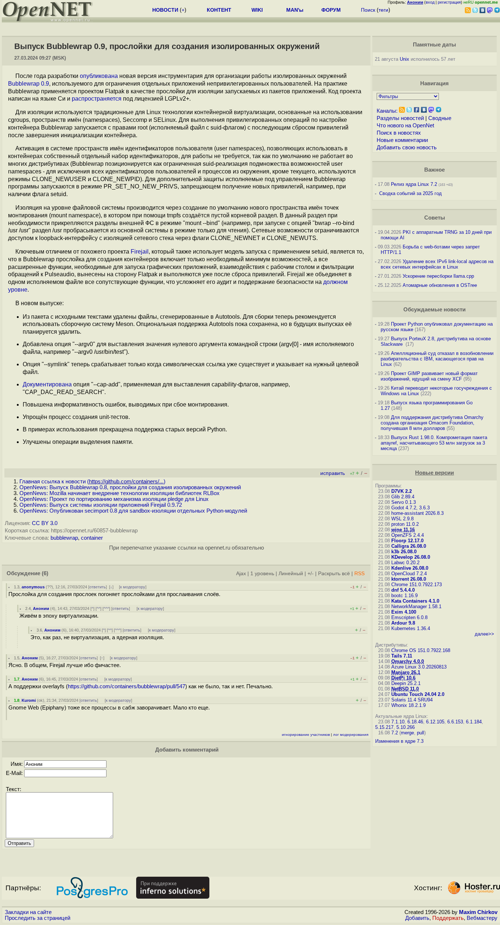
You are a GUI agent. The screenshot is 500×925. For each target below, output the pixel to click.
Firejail (140, 251)
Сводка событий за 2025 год (410, 193)
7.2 (394, 732)
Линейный (291, 573)
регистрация (449, 2)
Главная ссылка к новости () (92, 481)
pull (420, 732)
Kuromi (29, 700)
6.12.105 (435, 721)
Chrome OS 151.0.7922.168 (420, 650)
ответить (97, 587)
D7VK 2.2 (401, 491)
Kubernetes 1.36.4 (410, 628)
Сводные (439, 118)
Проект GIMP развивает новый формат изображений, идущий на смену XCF (429, 376)
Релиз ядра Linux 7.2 (414, 184)
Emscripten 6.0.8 (409, 617)
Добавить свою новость (407, 147)
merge (407, 732)
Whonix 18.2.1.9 (408, 705)
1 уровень (262, 573)
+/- (310, 573)
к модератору (132, 587)
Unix (404, 59)
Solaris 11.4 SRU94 (412, 700)
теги (383, 10)
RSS (359, 573)
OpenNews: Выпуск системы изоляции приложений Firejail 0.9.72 (100, 505)
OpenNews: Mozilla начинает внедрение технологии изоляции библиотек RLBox (119, 493)
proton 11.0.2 (405, 524)
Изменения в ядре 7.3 (399, 741)
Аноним (41, 608)
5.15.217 (384, 727)
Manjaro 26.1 (405, 672)
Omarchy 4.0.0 (407, 661)
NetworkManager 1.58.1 (416, 606)
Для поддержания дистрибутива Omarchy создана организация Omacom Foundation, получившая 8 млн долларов (432, 423)
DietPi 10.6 (403, 678)
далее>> (484, 634)
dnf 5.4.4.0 (403, 590)
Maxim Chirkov (478, 912)
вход (430, 2)
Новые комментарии (402, 140)
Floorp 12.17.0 (407, 540)
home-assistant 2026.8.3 (417, 513)
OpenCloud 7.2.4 (409, 573)
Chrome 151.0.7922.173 (416, 584)
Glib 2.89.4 (402, 496)
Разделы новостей (400, 118)
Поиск (368, 10)
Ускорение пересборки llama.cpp (438, 276)
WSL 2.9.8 (402, 518)
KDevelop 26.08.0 (410, 557)
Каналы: (387, 111)
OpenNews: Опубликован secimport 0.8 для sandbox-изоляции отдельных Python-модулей (133, 511)
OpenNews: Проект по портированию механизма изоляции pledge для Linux (114, 499)
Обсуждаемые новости (434, 309)
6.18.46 (415, 721)
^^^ (106, 608)
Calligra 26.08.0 (408, 546)
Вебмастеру (482, 918)
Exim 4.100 (403, 612)
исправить (332, 473)
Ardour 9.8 (403, 623)
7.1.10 (397, 721)
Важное (434, 170)
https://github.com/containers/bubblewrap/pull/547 (126, 686)
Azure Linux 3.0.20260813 (419, 667)
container (92, 538)
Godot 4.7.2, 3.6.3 (410, 507)
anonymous (33, 587)
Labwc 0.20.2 (405, 562)
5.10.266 (405, 727)
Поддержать (448, 918)
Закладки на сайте (28, 912)
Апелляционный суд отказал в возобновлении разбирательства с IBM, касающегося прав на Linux (437, 359)
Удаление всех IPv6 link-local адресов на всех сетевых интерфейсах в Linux (437, 264)
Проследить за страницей (37, 918)
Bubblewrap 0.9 (28, 83)
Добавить (417, 918)
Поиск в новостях (399, 133)
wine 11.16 (403, 529)
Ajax (241, 573)
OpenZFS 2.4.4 (407, 535)
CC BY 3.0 (44, 523)
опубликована (99, 76)
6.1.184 (474, 721)
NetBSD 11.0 (405, 689)
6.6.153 (455, 721)
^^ (98, 608)
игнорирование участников (306, 735)
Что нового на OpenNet (405, 125)
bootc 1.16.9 (404, 595)
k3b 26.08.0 (404, 551)
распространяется (97, 99)
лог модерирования (350, 735)
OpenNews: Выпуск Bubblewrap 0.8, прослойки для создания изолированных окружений (130, 487)
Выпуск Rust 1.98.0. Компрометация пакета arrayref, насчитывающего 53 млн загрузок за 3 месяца (434, 443)
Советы (434, 218)
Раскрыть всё (334, 573)
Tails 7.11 (401, 656)
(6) (45, 573)
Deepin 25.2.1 (406, 683)
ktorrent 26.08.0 (408, 579)
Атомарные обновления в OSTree (440, 285)
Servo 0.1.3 (403, 502)
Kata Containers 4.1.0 (415, 601)
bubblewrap (64, 538)
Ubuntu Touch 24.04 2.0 (417, 694)
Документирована (47, 384)
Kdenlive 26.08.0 (409, 568)
